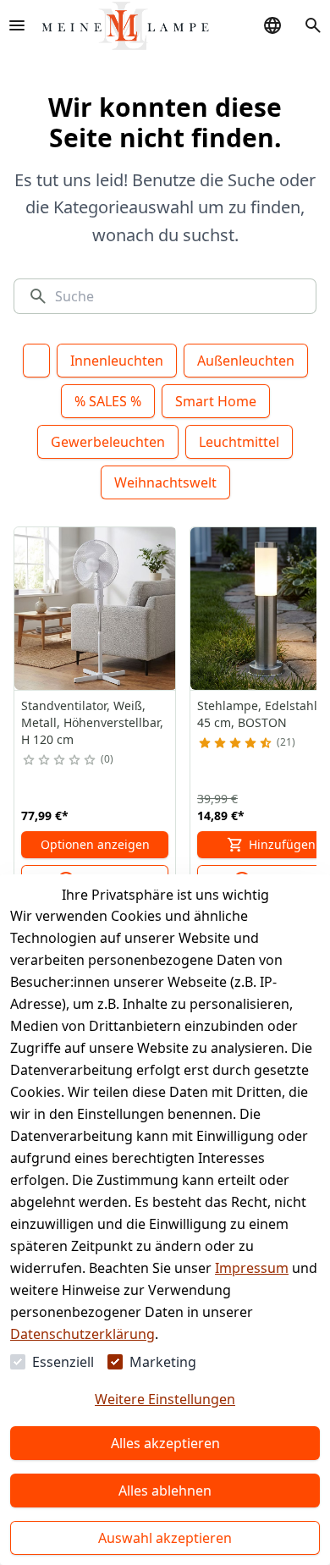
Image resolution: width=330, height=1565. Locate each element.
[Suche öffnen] (313, 25)
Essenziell (63, 1362)
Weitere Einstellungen (165, 1399)
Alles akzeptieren (165, 1443)
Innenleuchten (116, 360)
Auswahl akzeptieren (165, 1538)
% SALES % (107, 401)
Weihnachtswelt (165, 482)
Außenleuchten (245, 360)
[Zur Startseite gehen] (125, 26)
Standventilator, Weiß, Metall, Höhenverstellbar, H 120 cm (92, 722)
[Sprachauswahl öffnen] (272, 25)
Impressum (252, 1268)
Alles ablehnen (165, 1490)
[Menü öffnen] (17, 25)
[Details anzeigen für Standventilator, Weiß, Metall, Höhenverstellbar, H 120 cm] (95, 608)
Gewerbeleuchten (108, 442)
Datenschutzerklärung (82, 1334)
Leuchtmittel (239, 442)
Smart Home (215, 401)
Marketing (162, 1362)
